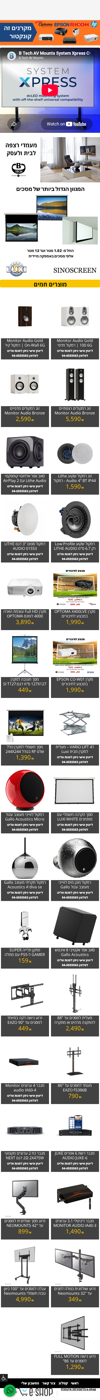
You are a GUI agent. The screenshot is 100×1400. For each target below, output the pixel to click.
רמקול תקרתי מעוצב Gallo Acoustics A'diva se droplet (25, 885)
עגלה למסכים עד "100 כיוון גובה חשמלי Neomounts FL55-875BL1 (25, 1291)
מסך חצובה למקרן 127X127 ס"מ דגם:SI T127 (24, 682)
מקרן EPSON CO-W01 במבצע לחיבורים (75, 682)
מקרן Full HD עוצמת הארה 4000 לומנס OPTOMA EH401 (24, 614)
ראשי (75, 1383)
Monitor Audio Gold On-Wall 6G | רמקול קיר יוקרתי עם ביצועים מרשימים (24, 343)
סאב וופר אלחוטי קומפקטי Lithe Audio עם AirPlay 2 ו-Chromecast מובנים (24, 478)
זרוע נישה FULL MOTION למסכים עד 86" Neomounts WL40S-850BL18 (75, 1359)
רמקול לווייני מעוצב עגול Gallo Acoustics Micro (24, 817)
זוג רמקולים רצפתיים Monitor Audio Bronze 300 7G (75, 411)
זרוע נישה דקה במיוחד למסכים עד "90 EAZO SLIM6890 (24, 1020)
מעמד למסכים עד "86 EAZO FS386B (75, 1088)
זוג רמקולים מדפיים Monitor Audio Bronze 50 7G (25, 411)
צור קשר (48, 1383)
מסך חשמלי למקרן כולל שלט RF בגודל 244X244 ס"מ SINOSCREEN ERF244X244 (25, 749)
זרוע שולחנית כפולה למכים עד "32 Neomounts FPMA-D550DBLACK (75, 1291)
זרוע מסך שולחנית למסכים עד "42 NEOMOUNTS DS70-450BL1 (24, 1223)
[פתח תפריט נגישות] (4, 1378)
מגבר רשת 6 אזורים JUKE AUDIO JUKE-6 (75, 1155)
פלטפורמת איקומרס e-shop (78, 1389)
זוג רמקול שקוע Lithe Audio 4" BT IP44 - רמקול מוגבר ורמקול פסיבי (75, 478)
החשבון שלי (30, 1383)
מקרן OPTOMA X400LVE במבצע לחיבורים (74, 614)
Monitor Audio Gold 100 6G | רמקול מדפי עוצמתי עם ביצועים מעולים (75, 343)
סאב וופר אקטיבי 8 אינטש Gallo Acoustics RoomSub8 (75, 952)
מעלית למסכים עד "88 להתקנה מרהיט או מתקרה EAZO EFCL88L (74, 1020)
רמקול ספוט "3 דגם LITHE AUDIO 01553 (24, 546)
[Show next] (6, 36)
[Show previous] (94, 36)
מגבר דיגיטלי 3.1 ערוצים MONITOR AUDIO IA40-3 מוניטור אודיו (74, 1223)
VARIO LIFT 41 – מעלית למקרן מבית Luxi (75, 749)
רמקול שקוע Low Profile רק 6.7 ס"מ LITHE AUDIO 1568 (75, 546)
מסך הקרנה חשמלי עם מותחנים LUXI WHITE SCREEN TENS (75, 817)
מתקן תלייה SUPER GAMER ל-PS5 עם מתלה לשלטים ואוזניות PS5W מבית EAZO (25, 952)
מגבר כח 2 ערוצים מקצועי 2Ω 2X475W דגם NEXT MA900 (25, 1156)
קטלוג (63, 1383)
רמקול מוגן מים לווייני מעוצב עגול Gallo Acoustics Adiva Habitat (74, 885)
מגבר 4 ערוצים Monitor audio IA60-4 (24, 1088)
